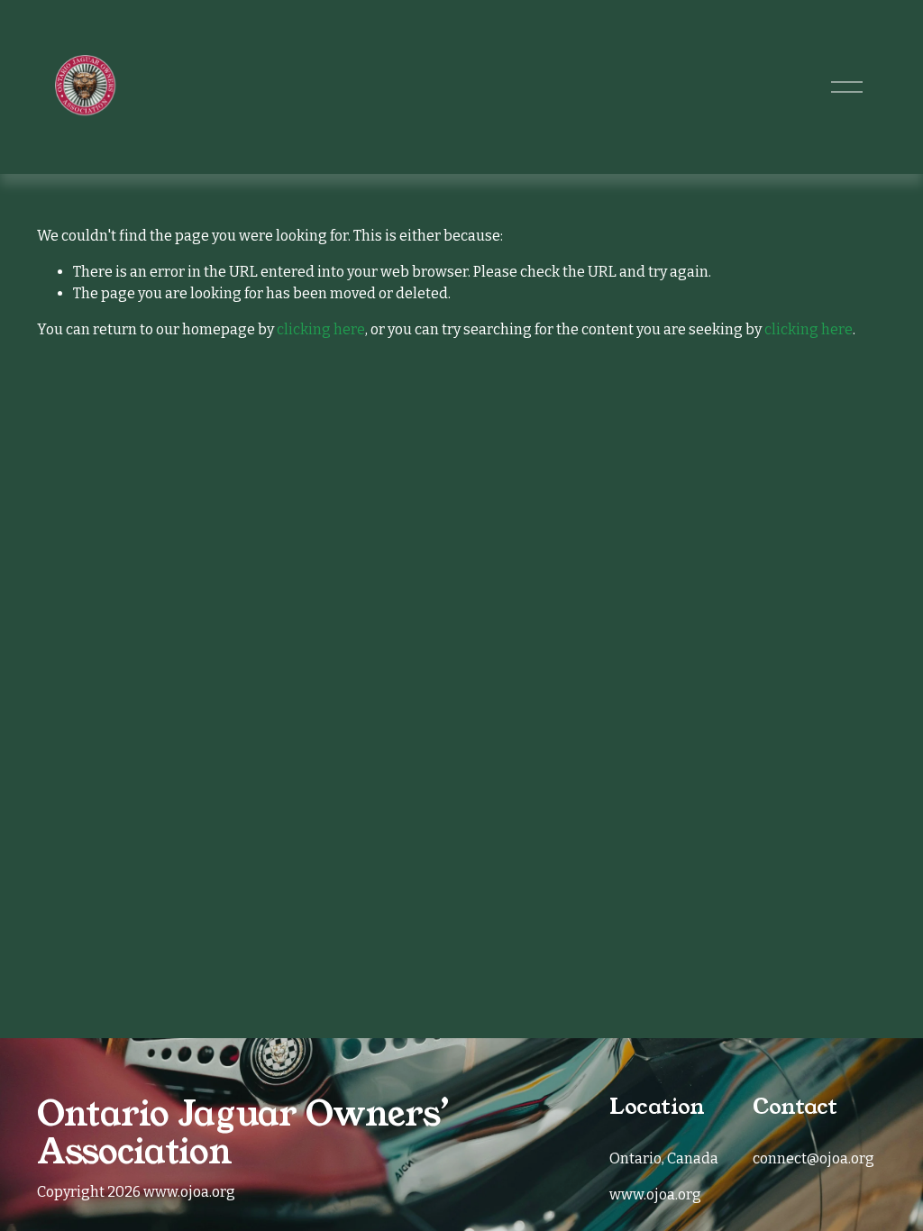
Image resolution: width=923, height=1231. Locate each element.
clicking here (321, 329)
